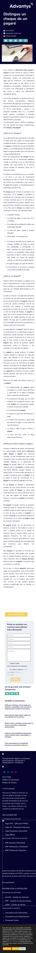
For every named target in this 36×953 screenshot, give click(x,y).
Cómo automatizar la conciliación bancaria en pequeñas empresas (16, 744)
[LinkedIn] (8, 772)
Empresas (17, 33)
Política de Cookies (13, 941)
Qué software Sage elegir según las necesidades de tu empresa (17, 716)
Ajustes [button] (22, 948)
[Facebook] (12, 772)
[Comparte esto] (10, 40)
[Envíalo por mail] (5, 40)
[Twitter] (4, 772)
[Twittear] (15, 40)
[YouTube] (16, 772)
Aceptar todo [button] (7, 948)
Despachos (10, 33)
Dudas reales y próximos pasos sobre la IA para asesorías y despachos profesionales (19, 725)
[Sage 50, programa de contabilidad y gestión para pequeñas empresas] (19, 605)
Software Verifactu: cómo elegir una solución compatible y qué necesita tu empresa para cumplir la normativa (18, 707)
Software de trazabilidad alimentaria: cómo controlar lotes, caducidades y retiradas (18, 735)
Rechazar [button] (15, 948)
